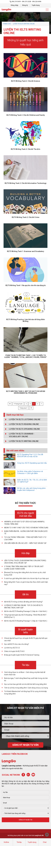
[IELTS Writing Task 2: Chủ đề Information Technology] (25, 167)
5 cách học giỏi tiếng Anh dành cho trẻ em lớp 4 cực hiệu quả (26, 578)
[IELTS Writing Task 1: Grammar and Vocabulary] (25, 235)
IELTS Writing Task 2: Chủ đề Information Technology (25, 183)
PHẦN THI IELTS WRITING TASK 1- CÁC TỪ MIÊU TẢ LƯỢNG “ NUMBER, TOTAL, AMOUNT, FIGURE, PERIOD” (25, 356)
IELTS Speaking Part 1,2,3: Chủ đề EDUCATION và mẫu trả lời (30, 455)
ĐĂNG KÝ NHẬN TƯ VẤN (25, 744)
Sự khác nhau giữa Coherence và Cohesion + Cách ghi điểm (30, 472)
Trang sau (23, 408)
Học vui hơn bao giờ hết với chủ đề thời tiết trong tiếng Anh (25, 684)
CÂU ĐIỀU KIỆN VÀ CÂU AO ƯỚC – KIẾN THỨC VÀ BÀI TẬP (25, 543)
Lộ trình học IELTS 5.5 (12, 648)
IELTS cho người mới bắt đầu (25, 514)
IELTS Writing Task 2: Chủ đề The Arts (25, 149)
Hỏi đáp (25, 553)
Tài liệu (19, 842)
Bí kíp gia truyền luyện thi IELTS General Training (21, 655)
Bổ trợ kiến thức (25, 503)
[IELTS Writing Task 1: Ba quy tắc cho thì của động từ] (25, 269)
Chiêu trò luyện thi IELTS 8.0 (14, 651)
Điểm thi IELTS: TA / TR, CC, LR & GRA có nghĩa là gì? (32, 481)
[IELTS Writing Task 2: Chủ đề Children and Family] (25, 99)
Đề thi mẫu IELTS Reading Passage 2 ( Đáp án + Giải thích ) (25, 611)
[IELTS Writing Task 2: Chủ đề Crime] (25, 201)
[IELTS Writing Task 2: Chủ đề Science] (25, 65)
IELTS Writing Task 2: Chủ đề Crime (25, 217)
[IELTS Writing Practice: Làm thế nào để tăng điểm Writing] (25, 304)
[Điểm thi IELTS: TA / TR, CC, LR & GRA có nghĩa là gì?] (9, 482)
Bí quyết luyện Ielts (25, 631)
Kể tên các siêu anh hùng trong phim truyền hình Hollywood (31, 489)
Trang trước (19, 404)
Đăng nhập (14, 5)
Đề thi (26, 594)
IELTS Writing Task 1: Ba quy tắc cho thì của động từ (25, 285)
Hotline (6, 842)
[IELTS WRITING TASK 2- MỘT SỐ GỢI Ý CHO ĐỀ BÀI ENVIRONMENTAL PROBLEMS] (25, 375)
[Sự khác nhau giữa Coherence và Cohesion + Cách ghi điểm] (9, 474)
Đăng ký (25, 5)
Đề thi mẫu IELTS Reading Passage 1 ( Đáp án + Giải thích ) (25, 621)
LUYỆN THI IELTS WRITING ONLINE (24, 24)
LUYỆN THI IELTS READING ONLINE (24, 424)
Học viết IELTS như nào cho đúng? (16, 644)
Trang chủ (7, 24)
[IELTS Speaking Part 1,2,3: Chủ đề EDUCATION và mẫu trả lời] (9, 457)
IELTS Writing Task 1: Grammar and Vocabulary (25, 251)
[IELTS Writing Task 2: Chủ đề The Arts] (25, 133)
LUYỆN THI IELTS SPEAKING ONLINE (24, 429)
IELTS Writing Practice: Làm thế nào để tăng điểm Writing (25, 320)
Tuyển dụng (36, 5)
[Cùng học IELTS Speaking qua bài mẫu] (9, 465)
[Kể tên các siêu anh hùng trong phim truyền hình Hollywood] (9, 490)
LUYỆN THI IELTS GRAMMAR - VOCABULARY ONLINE (22, 435)
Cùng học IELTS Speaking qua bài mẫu (32, 463)
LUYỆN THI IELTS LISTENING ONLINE (24, 419)
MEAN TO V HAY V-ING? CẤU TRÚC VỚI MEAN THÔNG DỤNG (26, 528)
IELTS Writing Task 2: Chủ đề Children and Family (25, 115)
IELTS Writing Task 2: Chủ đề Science (25, 81)
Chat (44, 842)
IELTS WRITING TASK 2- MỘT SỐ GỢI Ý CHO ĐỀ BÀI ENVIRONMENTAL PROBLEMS (25, 392)
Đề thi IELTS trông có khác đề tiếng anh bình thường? (23, 602)
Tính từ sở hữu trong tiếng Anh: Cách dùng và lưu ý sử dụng (26, 688)
